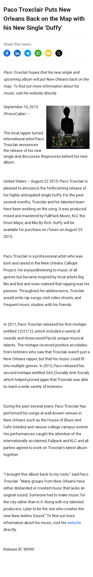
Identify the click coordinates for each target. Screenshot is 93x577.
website (74, 522)
